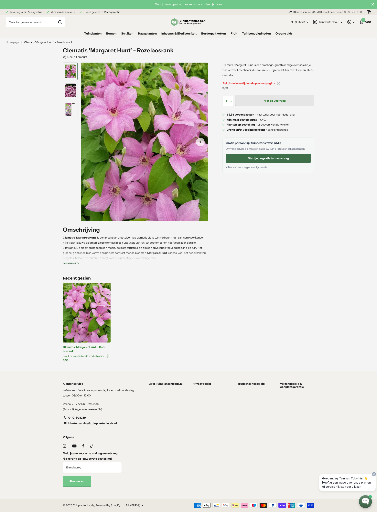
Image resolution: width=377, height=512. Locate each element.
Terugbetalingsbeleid (250, 383)
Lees (69, 263)
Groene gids (284, 33)
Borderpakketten (213, 33)
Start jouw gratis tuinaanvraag (268, 158)
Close (372, 4)
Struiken (127, 33)
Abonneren (77, 481)
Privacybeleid (202, 383)
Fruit (234, 33)
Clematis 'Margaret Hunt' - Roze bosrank (84, 349)
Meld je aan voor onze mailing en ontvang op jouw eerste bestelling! (90, 456)
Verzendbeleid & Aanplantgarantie (292, 385)
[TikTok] (91, 446)
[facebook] (83, 445)
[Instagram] (64, 446)
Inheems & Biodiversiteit (179, 33)
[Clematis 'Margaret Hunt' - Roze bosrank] (87, 313)
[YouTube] (74, 446)
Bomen (111, 33)
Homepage (12, 42)
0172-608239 (77, 417)
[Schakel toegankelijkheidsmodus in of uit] (369, 12)
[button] (232, 97)
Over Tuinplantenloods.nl (166, 383)
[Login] (350, 22)
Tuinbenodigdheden (256, 33)
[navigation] (70, 71)
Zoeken (60, 22)
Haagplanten (147, 33)
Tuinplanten (93, 33)
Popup (278, 83)
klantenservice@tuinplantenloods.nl (92, 423)
